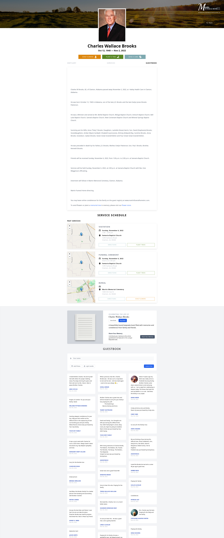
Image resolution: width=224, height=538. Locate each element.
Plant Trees (140, 245)
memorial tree (95, 205)
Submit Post (148, 366)
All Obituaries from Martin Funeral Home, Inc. (209, 12)
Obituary (71, 63)
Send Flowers (140, 299)
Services (111, 63)
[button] (81, 234)
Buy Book (122, 320)
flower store (126, 205)
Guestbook (151, 63)
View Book (113, 320)
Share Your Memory (147, 337)
